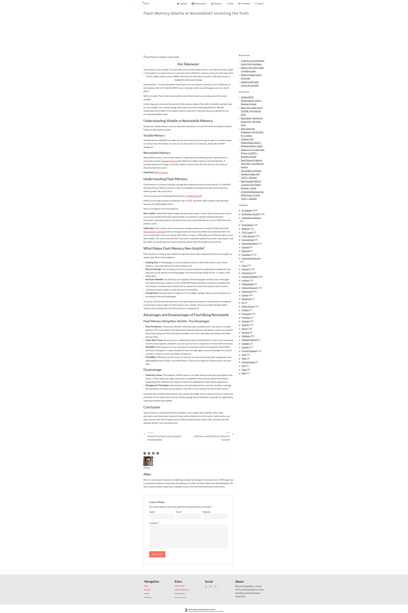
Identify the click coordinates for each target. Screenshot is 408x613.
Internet (245, 269)
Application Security (251, 214)
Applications (247, 225)
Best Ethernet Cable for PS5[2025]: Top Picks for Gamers (252, 163)
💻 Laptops (182, 3)
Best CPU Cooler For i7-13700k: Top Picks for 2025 (252, 111)
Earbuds (245, 247)
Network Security (250, 287)
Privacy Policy (180, 594)
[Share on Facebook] (144, 453)
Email (179, 512)
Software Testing (249, 339)
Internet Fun (247, 273)
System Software (249, 351)
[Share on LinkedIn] (158, 453)
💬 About (259, 3)
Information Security (251, 258)
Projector (246, 317)
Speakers (246, 343)
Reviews (245, 321)
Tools (244, 358)
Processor (246, 313)
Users (244, 369)
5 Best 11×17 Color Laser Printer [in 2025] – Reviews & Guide (253, 153)
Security (245, 325)
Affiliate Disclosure (182, 590)
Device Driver (248, 239)
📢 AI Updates (244, 3)
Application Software (251, 217)
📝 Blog (229, 3)
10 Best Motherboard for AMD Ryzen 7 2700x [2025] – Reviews (252, 195)
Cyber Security (248, 236)
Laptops (245, 280)
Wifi (244, 373)
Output (245, 295)
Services (245, 332)
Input (244, 265)
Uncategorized (248, 362)
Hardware (246, 254)
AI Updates (247, 210)
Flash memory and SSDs (154, 231)
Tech (244, 354)
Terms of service (181, 597)
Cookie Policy (180, 586)
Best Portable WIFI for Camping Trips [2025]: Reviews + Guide (251, 184)
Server (245, 328)
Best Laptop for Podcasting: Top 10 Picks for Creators (252, 132)
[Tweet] (149, 453)
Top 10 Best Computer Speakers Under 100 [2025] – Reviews (251, 174)
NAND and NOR (194, 196)
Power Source (248, 306)
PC (243, 302)
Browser (246, 228)
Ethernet (246, 251)
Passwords (247, 299)
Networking (247, 291)
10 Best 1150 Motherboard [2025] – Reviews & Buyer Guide (251, 142)
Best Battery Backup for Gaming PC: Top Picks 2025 (252, 121)
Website (206, 512)
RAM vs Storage (161, 172)
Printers (245, 310)
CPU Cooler (247, 232)
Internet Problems (250, 276)
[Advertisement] (204, 34)
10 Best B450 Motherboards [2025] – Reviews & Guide (252, 100)
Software (246, 336)
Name (152, 512)
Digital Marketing (250, 243)
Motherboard (248, 284)
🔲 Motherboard (199, 3)
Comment (154, 523)
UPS (244, 365)
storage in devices (169, 161)
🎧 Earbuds (216, 3)
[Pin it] (153, 453)
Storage (245, 347)
